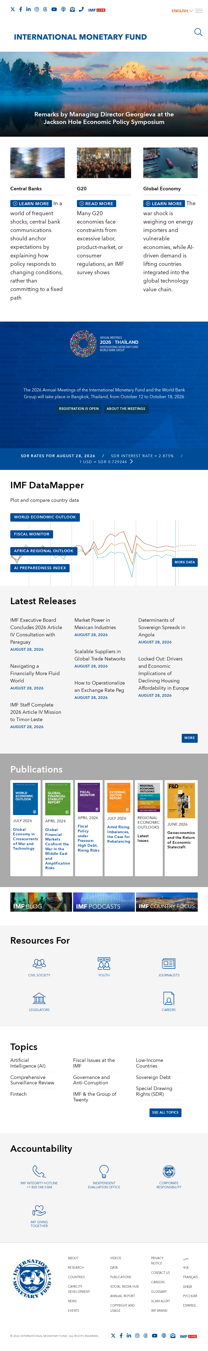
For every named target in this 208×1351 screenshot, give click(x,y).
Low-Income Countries (149, 1063)
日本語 (187, 1286)
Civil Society (39, 975)
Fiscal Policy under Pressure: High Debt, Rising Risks (88, 838)
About (73, 1258)
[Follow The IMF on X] (12, 9)
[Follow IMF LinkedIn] (28, 9)
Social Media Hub (124, 1286)
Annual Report (122, 1296)
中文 (186, 1267)
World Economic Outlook (45, 517)
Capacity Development (79, 1289)
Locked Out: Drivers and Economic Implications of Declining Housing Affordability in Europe (163, 673)
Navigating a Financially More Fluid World (35, 673)
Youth (104, 975)
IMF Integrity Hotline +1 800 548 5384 (39, 1185)
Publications (120, 1277)
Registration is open (79, 409)
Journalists (169, 975)
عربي (185, 1258)
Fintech (18, 1094)
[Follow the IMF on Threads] (45, 9)
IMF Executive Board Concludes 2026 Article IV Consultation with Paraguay (36, 631)
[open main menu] (199, 11)
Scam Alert (160, 1301)
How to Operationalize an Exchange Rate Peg (99, 687)
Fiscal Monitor (31, 534)
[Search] (198, 32)
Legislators (39, 1010)
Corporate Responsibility (169, 1185)
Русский (190, 1296)
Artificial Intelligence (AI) (27, 1063)
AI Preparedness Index (40, 568)
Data (114, 1267)
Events (73, 1310)
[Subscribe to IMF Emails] (72, 9)
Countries (76, 1277)
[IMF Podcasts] (163, 1335)
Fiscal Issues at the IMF (94, 1063)
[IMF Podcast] (63, 9)
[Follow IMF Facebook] (20, 9)
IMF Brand (159, 1310)
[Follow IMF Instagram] (37, 9)
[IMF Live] (97, 9)
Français (190, 1277)
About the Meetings (126, 409)
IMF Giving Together (39, 1224)
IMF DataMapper (47, 485)
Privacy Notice (157, 1261)
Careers (169, 1010)
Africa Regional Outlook (43, 551)
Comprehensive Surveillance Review (32, 1080)
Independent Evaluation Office (104, 1185)
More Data (185, 562)
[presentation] (104, 94)
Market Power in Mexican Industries (95, 624)
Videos (115, 1258)
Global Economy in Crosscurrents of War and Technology (25, 839)
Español (189, 1305)
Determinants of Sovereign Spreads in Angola (161, 627)
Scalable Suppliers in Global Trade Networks (99, 655)
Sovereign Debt (153, 1077)
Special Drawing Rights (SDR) (154, 1091)
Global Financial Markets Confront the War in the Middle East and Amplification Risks (57, 849)
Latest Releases (43, 601)
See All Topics (165, 1113)
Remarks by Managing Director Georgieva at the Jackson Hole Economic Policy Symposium (104, 118)
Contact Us (160, 1272)
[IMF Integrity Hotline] (81, 9)
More (189, 738)
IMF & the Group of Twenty (94, 1097)
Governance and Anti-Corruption (91, 1080)
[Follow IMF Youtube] (54, 9)
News (72, 1301)
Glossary (159, 1291)
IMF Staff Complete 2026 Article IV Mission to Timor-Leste (35, 712)
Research (76, 1267)
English (180, 11)
